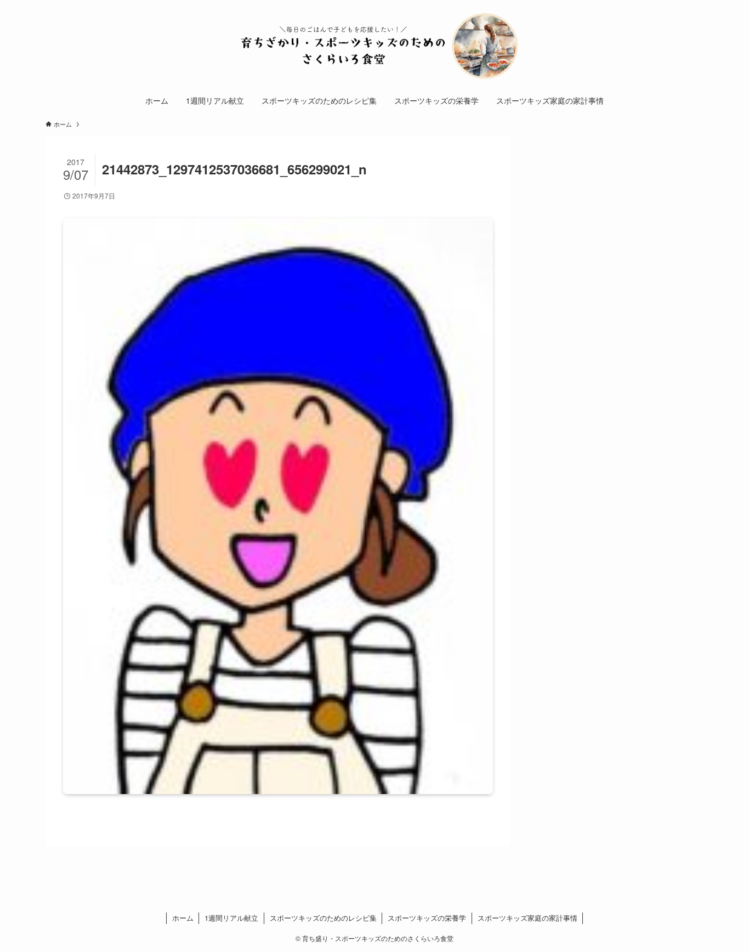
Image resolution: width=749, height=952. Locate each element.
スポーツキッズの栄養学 (427, 918)
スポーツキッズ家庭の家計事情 (527, 918)
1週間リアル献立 (231, 918)
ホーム (183, 918)
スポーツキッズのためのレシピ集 (323, 918)
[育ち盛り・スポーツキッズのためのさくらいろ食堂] (374, 46)
